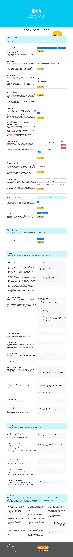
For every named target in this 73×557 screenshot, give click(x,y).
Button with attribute (42, 48)
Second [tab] (43, 61)
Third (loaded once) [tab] (50, 61)
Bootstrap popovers (17, 100)
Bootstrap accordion (11, 77)
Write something (40, 108)
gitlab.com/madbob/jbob (13, 548)
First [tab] (39, 61)
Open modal (40, 239)
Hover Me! (40, 92)
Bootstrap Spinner (20, 401)
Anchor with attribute (52, 48)
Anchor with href (61, 48)
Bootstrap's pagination (21, 181)
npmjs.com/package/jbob (13, 551)
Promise (20, 347)
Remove (63, 145)
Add (39, 151)
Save (39, 113)
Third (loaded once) (42, 81)
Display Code (40, 51)
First (39, 76)
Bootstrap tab (10, 63)
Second (39, 78)
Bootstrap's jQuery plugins (24, 284)
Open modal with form (42, 213)
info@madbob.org (12, 546)
